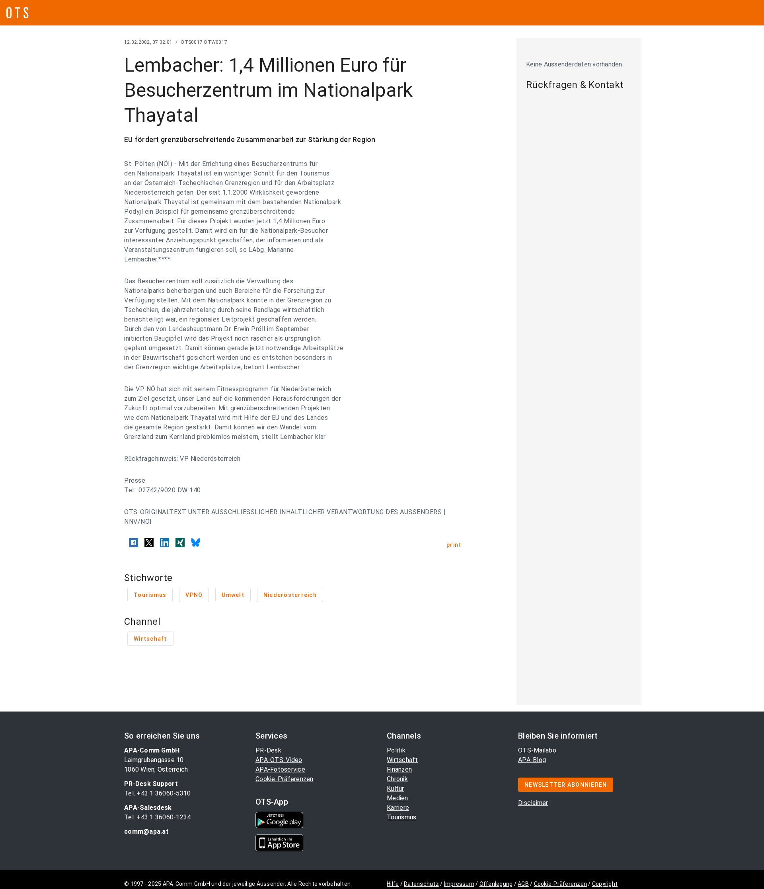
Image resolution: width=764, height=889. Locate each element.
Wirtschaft (402, 760)
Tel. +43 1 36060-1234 (157, 817)
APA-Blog (532, 760)
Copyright (605, 884)
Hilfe (393, 884)
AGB (523, 884)
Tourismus (401, 817)
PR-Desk (268, 750)
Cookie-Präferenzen (284, 779)
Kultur (395, 788)
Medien (397, 798)
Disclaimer (533, 803)
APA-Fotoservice (280, 769)
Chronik (397, 779)
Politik (396, 750)
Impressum (459, 884)
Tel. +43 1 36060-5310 (157, 793)
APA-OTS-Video (278, 760)
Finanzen (399, 769)
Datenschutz (421, 884)
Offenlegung (496, 884)
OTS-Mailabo (537, 750)
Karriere (398, 807)
